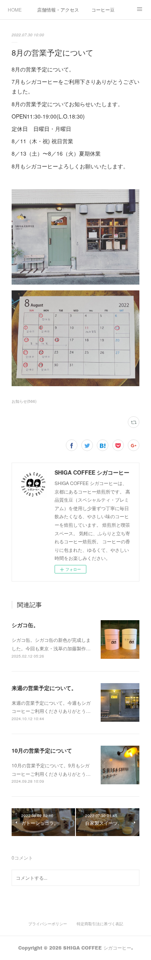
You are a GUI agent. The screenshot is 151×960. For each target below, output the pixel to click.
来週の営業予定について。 (44, 688)
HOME (15, 9)
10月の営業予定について (42, 750)
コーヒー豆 (103, 9)
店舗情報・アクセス (58, 9)
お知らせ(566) (24, 401)
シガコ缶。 (25, 625)
